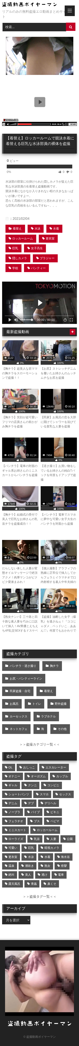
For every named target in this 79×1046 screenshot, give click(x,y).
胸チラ (54, 666)
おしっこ (29, 767)
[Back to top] (66, 1033)
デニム (12, 803)
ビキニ (54, 812)
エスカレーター (56, 767)
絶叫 (11, 874)
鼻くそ (51, 883)
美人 (28, 874)
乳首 (37, 839)
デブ (31, 803)
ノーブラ (14, 812)
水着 (56, 228)
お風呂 (14, 703)
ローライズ (15, 839)
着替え (17, 228)
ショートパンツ (18, 794)
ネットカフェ (18, 729)
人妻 (53, 839)
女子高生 (37, 248)
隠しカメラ (19, 258)
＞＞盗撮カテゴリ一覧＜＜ (39, 744)
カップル (62, 776)
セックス (65, 794)
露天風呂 (14, 883)
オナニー (14, 776)
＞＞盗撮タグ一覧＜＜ (39, 896)
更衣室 (50, 238)
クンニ (32, 785)
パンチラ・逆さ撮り (23, 666)
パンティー (38, 268)
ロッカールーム (22, 238)
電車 (61, 874)
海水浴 (65, 857)
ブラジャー (47, 258)
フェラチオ (15, 821)
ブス (37, 821)
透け (44, 874)
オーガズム (38, 776)
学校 (15, 268)
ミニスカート (17, 830)
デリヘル (50, 803)
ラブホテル (48, 716)
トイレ (36, 703)
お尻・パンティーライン (26, 678)
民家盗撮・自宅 (20, 691)
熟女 (47, 865)
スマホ (44, 794)
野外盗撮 (61, 703)
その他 (62, 729)
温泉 (11, 865)
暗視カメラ (51, 847)
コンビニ (53, 785)
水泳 (37, 228)
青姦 (34, 883)
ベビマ (54, 821)
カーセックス (18, 716)
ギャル (12, 785)
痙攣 (64, 865)
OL (10, 767)
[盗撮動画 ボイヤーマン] (32, 5)
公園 (70, 839)
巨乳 (15, 248)
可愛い (12, 847)
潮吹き (29, 865)
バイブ (35, 812)
